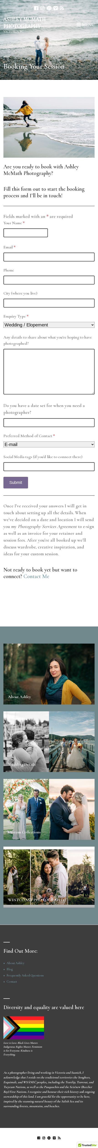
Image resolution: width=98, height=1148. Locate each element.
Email (9, 247)
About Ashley (15, 963)
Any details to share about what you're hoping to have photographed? (47, 340)
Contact (12, 982)
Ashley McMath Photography (24, 22)
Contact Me (36, 576)
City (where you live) (20, 293)
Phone (8, 270)
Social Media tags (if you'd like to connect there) (43, 456)
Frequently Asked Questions (25, 975)
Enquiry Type (15, 316)
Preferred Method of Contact (29, 435)
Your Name (14, 222)
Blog (10, 969)
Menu (88, 25)
